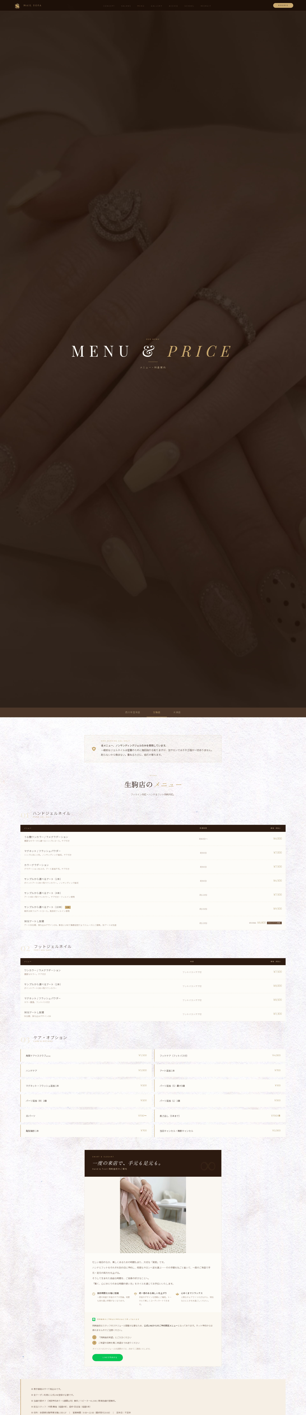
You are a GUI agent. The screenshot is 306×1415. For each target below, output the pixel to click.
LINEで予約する (110, 1357)
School (189, 6)
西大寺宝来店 (132, 712)
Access (173, 6)
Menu (141, 6)
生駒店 (156, 712)
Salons (126, 6)
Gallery (157, 6)
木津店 (177, 712)
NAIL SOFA (33, 5)
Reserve (283, 5)
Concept (109, 6)
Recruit (206, 6)
